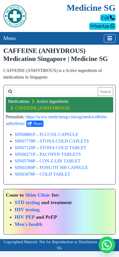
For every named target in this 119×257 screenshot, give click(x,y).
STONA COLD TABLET (63, 147)
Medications (18, 101)
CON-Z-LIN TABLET (60, 161)
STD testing (27, 202)
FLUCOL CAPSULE (59, 134)
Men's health (28, 224)
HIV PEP (25, 217)
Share (37, 124)
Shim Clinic (37, 195)
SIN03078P (25, 174)
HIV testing (27, 209)
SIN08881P (25, 134)
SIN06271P (25, 154)
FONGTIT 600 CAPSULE (64, 167)
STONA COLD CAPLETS (64, 141)
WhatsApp (100, 26)
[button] (107, 245)
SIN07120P (25, 147)
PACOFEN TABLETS (60, 154)
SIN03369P (25, 167)
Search (105, 92)
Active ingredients (52, 101)
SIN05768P (25, 161)
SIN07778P (25, 141)
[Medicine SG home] (15, 15)
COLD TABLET (55, 174)
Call (106, 17)
